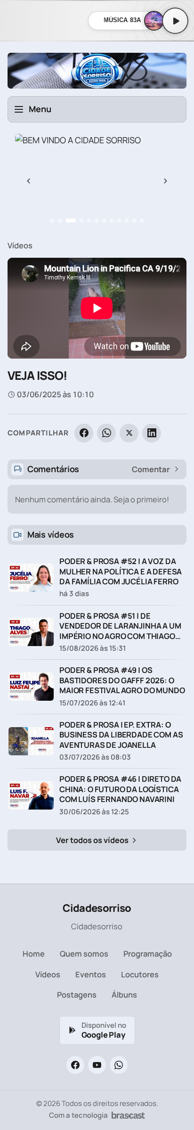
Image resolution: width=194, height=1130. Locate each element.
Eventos (90, 974)
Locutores (140, 974)
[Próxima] (165, 181)
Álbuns (124, 994)
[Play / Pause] (175, 21)
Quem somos (84, 953)
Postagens (77, 994)
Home (34, 953)
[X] (129, 433)
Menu (40, 109)
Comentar (151, 469)
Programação (147, 953)
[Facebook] (83, 433)
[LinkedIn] (151, 433)
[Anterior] (29, 181)
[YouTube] (97, 1065)
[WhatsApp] (106, 433)
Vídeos (20, 245)
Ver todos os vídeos (93, 840)
